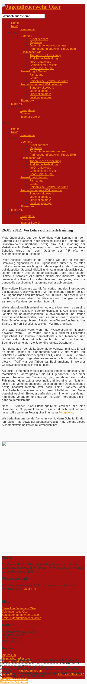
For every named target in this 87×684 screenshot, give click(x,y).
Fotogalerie (66, 412)
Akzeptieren (7, 679)
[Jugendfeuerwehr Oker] (31, 7)
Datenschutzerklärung (14, 682)
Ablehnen (22, 679)
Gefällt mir (30, 588)
